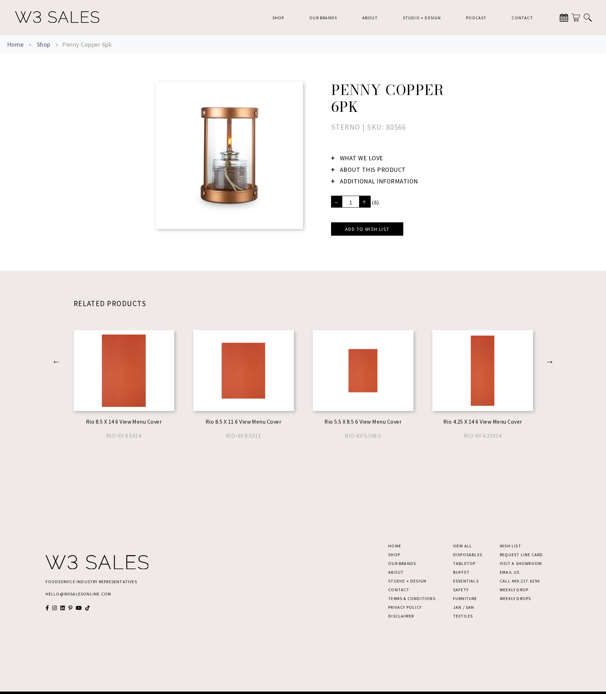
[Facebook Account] (47, 608)
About (370, 17)
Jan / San (463, 607)
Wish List (510, 545)
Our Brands (323, 17)
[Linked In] (62, 608)
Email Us (510, 572)
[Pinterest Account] (70, 608)
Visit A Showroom (521, 563)
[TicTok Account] (87, 608)
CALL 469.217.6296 (520, 581)
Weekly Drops (515, 598)
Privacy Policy (405, 607)
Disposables (467, 554)
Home (15, 44)
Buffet (461, 572)
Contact (522, 17)
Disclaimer (401, 616)
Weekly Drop (514, 589)
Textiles (463, 616)
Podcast (476, 17)
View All (462, 545)
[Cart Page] (576, 17)
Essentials (466, 581)
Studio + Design (422, 17)
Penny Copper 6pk (87, 44)
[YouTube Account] (79, 608)
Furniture (465, 598)
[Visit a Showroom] (564, 17)
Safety (461, 589)
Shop (278, 17)
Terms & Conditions (412, 598)
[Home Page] (57, 17)
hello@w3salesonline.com (79, 594)
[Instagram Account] (54, 608)
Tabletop (464, 563)
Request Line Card (521, 554)
